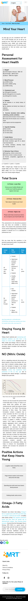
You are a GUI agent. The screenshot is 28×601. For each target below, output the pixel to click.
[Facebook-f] (4, 578)
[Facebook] (1, 542)
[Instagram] (8, 578)
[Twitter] (4, 542)
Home (3, 23)
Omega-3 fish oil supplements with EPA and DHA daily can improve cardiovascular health (14, 513)
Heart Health (8, 23)
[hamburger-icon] (25, 2)
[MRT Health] (4, 2)
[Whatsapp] (7, 542)
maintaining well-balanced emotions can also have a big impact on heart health (14, 338)
